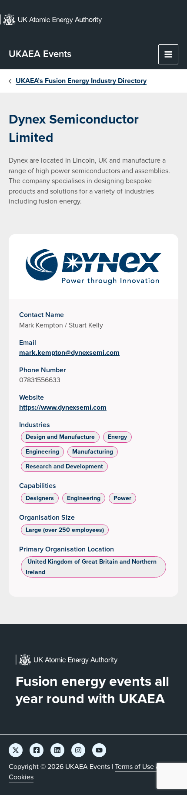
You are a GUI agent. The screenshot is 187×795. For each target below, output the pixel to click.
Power (122, 498)
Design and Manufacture (60, 436)
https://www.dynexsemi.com (63, 407)
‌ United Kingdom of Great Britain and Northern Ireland (91, 567)
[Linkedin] (57, 750)
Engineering (42, 451)
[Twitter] (16, 750)
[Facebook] (36, 750)
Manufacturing (92, 451)
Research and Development (64, 466)
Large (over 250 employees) (65, 529)
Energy (117, 436)
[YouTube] (99, 750)
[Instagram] (78, 750)
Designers (40, 498)
